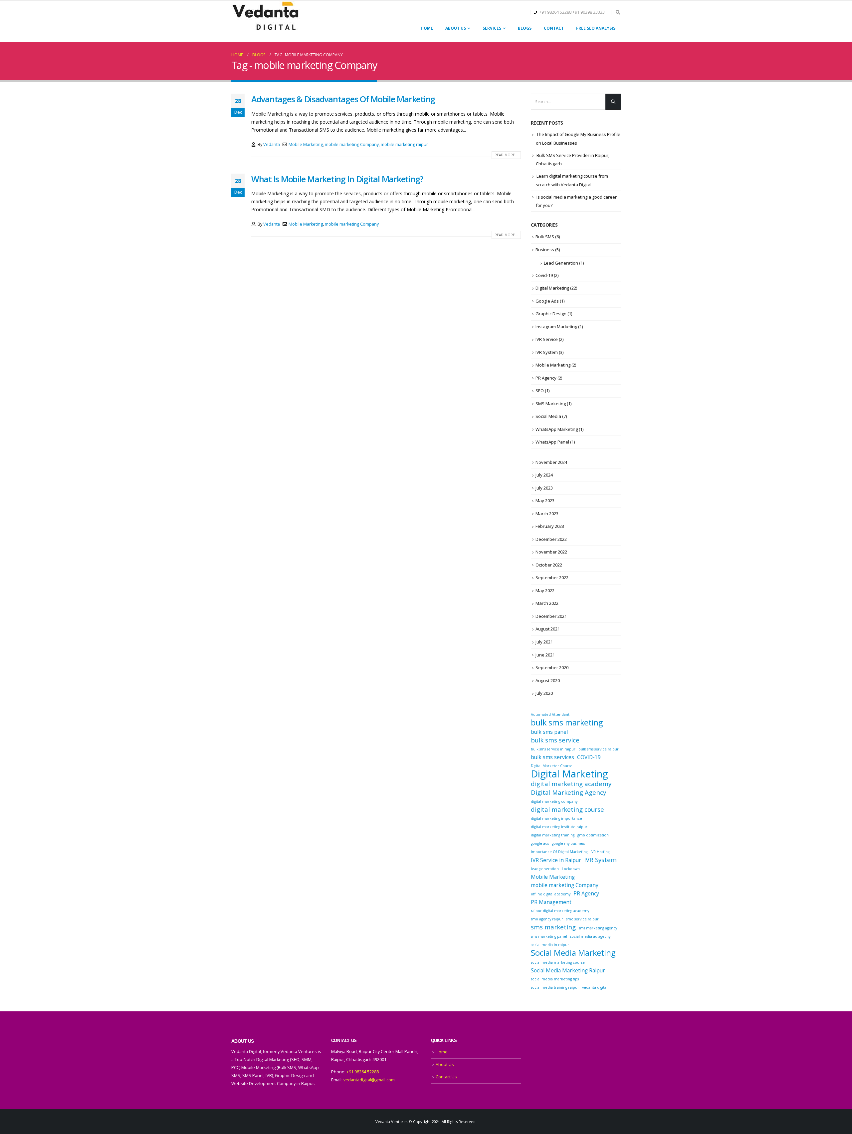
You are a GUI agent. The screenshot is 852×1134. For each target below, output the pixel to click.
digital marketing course (567, 809)
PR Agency (545, 378)
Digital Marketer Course (551, 765)
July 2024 (544, 475)
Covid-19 (544, 275)
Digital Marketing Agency (568, 792)
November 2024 (551, 462)
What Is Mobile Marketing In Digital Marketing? (337, 179)
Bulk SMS (544, 237)
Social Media (548, 416)
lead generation (545, 868)
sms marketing (553, 927)
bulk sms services (552, 757)
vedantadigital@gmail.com (369, 1080)
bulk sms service (555, 740)
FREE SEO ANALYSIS (595, 28)
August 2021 (547, 629)
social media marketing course (558, 962)
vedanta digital (594, 987)
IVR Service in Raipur (556, 860)
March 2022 (546, 603)
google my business (568, 843)
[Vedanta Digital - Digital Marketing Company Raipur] (265, 16)
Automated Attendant (550, 714)
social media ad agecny (590, 936)
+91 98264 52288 (555, 12)
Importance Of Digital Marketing (559, 851)
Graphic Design (550, 314)
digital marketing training (552, 835)
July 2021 (544, 642)
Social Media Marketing (573, 953)
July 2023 (544, 488)
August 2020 (547, 680)
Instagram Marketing (556, 327)
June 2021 (545, 655)
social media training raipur (555, 987)
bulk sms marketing (567, 722)
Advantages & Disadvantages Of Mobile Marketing (343, 99)
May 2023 (544, 501)
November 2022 (551, 552)
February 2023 (549, 526)
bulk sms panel (549, 731)
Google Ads (547, 301)
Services (492, 28)
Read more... (506, 155)
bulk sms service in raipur (553, 749)
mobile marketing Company (352, 144)
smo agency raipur (547, 919)
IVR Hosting (599, 851)
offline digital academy (550, 894)
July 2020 (544, 693)
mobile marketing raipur (404, 144)
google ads (540, 843)
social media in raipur (550, 944)
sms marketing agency (598, 928)
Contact (554, 28)
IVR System (546, 352)
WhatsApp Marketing (556, 429)
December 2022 (551, 539)
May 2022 (544, 590)
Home (427, 28)
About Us (455, 28)
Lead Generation (561, 263)
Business (544, 250)
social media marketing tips (555, 979)
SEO (539, 391)
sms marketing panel (549, 936)
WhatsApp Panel (552, 442)
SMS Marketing (550, 404)
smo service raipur (582, 919)
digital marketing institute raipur (559, 826)
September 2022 (551, 577)
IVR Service (546, 339)
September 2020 (551, 667)
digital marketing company (554, 801)
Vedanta (271, 144)
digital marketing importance (556, 818)
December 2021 (551, 616)
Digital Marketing (552, 288)
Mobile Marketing (306, 144)
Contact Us (446, 1077)
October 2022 (548, 565)
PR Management (551, 902)
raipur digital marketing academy (560, 910)
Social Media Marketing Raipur (568, 970)
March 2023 (546, 514)
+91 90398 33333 (588, 12)
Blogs (525, 28)
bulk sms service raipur (598, 749)
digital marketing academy (571, 784)
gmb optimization (593, 835)
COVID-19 (589, 757)
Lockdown (571, 868)
